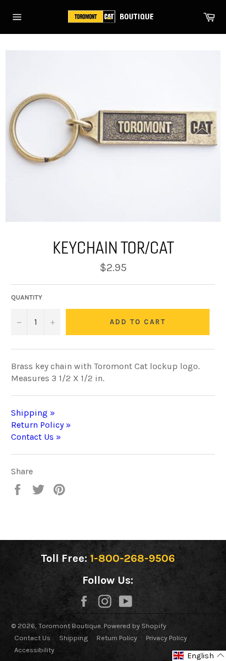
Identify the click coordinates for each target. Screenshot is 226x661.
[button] (199, 656)
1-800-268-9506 (132, 558)
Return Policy (117, 638)
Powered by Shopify (135, 626)
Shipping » (33, 412)
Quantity (26, 297)
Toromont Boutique (69, 626)
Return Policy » (41, 424)
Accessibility (34, 650)
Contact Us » (36, 437)
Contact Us (32, 638)
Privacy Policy (166, 638)
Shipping (73, 638)
